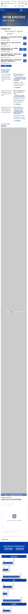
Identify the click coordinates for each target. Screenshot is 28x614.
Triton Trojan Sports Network (11, 576)
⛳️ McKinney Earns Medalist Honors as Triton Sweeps (19, 112)
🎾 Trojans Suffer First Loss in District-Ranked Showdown (20, 79)
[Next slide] (26, 4)
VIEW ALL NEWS (5, 124)
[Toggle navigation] (25, 10)
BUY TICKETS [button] (9, 549)
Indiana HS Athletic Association (11, 600)
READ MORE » (18, 87)
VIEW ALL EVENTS (6, 70)
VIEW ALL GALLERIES (6, 497)
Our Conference (7, 587)
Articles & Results (8, 563)
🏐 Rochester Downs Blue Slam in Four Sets (19, 96)
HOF (5, 593)
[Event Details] (24, 38)
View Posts (5, 539)
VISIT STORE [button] (20, 549)
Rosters (5, 570)
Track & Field (6, 611)
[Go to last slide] (2, 4)
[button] (21, 10)
